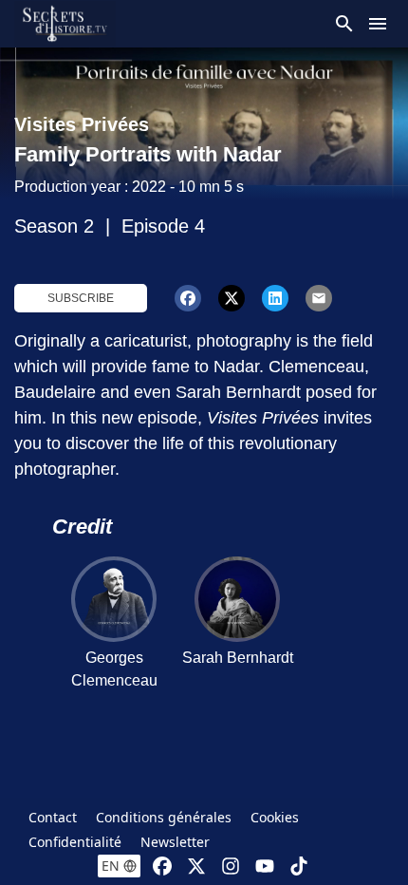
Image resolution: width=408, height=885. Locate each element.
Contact (52, 817)
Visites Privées (81, 124)
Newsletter (175, 842)
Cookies (274, 817)
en (111, 866)
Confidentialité (74, 842)
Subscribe (80, 298)
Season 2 (54, 226)
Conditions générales (164, 817)
